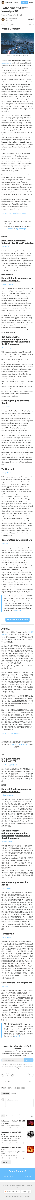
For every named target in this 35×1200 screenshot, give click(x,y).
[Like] (3, 24)
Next (29, 1081)
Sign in (31, 2)
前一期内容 (5, 734)
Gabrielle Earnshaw (8, 284)
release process (6, 63)
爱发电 (13, 744)
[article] (17, 1124)
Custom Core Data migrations (16, 540)
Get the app (26, 1192)
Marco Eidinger (6, 348)
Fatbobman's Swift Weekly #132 (11, 1133)
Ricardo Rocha (17, 56)
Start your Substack (13, 1192)
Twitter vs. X (8, 469)
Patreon (10, 229)
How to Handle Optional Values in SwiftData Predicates (17, 241)
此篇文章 (17, 1036)
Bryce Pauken (6, 407)
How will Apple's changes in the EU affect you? (16, 279)
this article (17, 610)
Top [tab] (4, 1116)
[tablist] (9, 1093)
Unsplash (25, 56)
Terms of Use (26, 1064)
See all (5, 1162)
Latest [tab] (8, 1116)
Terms (23, 1185)
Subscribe (24, 2)
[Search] (32, 1116)
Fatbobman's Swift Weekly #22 (13, 1121)
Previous (7, 1081)
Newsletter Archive (19, 213)
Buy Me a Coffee (21, 229)
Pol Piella (4, 543)
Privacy (18, 1185)
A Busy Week (5, 1123)
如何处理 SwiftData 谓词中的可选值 (10, 759)
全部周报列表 (15, 734)
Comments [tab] (6, 1093)
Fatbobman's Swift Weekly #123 (11, 1148)
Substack (8, 1196)
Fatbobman (5, 247)
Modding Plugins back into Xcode (15, 401)
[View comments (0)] (7, 24)
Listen (31, 19)
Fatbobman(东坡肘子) (11, 18)
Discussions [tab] (15, 1116)
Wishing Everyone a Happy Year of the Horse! (13, 1152)
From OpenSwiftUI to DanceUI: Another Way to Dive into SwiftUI (11, 1137)
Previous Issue (6, 213)
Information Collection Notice (19, 1066)
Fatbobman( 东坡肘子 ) (9, 765)
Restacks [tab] (13, 1093)
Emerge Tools (6, 473)
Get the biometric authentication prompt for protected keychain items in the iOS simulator (15, 340)
